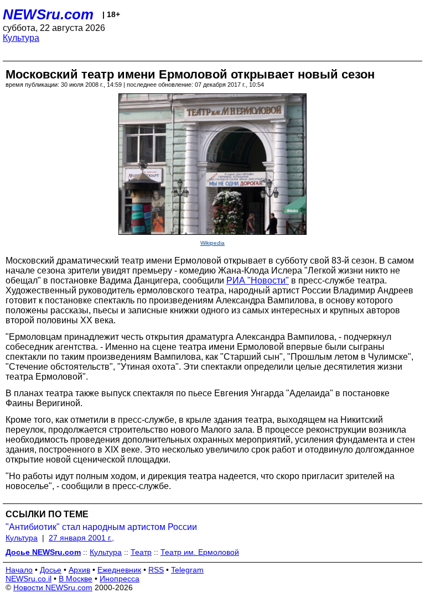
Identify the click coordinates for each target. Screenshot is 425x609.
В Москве (75, 578)
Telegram (187, 569)
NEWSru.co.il (28, 578)
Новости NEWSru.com (52, 587)
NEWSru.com (48, 14)
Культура (21, 38)
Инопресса (119, 578)
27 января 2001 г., (81, 537)
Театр (141, 552)
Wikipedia (212, 243)
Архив (79, 569)
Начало (19, 569)
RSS (156, 569)
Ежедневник (119, 569)
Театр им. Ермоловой (199, 552)
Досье (50, 569)
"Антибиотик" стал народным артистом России (101, 527)
